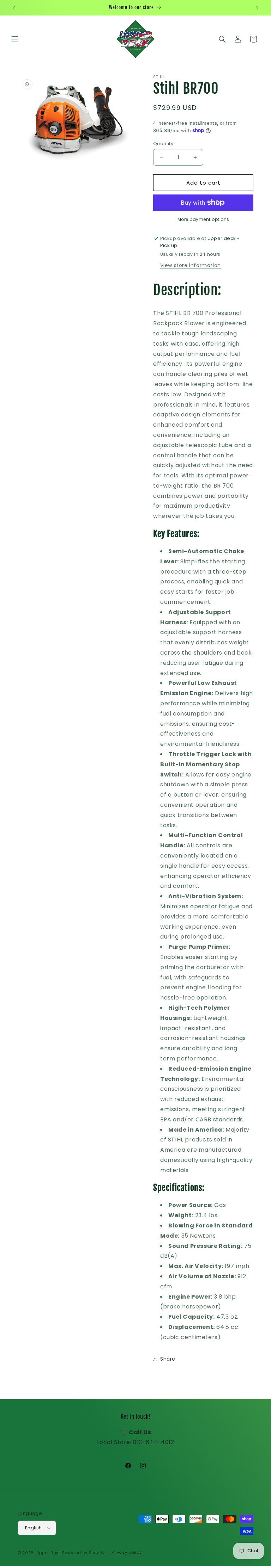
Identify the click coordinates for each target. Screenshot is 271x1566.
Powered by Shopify (83, 1552)
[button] (15, 39)
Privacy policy (127, 1552)
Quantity (163, 143)
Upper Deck (48, 1552)
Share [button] (167, 1358)
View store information (190, 265)
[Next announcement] (257, 8)
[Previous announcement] (14, 8)
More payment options (203, 219)
